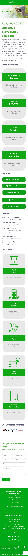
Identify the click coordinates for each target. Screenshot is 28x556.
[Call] (19, 539)
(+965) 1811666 (21, 528)
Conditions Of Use (6, 547)
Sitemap (15, 548)
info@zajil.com (16, 532)
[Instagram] (8, 539)
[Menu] (25, 2)
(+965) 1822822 (19, 526)
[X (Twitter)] (12, 539)
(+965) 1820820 (19, 525)
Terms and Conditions (7, 548)
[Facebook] (15, 539)
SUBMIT (6, 479)
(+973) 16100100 (15, 503)
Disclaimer (21, 547)
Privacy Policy (14, 547)
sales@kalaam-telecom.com (16, 506)
